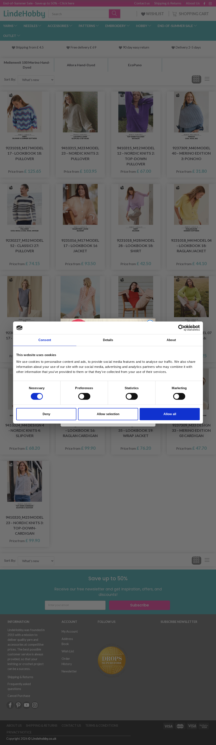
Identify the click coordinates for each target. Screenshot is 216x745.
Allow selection (108, 414)
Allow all (169, 414)
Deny (46, 414)
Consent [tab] (44, 340)
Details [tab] (108, 340)
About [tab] (171, 340)
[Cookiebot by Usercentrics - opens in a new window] (181, 328)
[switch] (84, 396)
